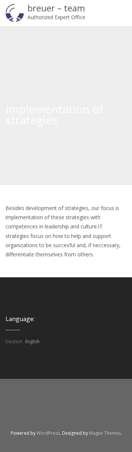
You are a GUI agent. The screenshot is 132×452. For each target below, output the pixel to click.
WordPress (48, 433)
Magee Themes (105, 433)
